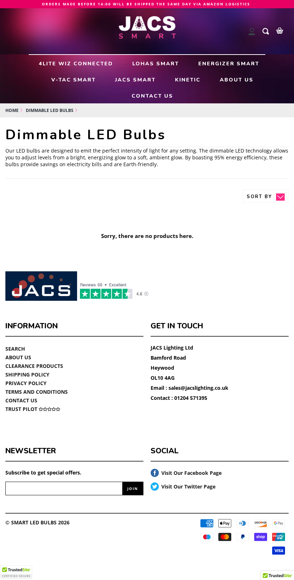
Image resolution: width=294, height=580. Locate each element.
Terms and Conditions (36, 391)
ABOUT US (236, 79)
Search (15, 348)
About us (18, 357)
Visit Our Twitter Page (183, 487)
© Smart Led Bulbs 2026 (37, 522)
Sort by (260, 196)
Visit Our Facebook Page (186, 473)
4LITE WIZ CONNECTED (76, 63)
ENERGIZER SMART (228, 63)
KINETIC (187, 79)
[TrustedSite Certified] (16, 572)
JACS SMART (135, 79)
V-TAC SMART (73, 79)
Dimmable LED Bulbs (50, 110)
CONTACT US (152, 95)
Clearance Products (34, 365)
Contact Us (21, 400)
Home (12, 110)
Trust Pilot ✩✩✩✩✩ (32, 409)
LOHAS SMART (155, 63)
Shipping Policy (27, 374)
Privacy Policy (26, 383)
